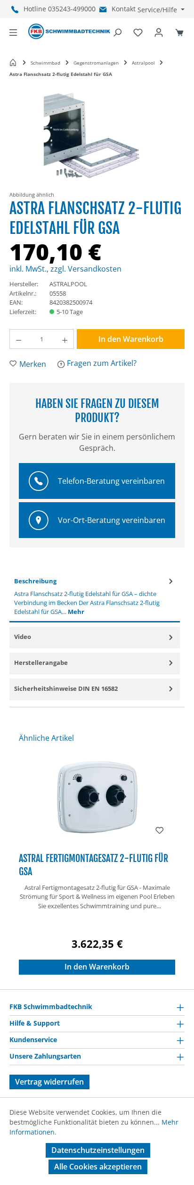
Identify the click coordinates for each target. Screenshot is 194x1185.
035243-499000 (72, 8)
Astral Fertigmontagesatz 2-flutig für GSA (93, 865)
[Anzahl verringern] (18, 339)
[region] (97, 142)
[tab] (94, 597)
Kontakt (124, 8)
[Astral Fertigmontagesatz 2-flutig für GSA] (97, 798)
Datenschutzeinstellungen (98, 1150)
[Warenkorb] (179, 31)
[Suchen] (117, 31)
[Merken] (159, 829)
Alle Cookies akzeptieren (98, 1166)
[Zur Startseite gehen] (69, 32)
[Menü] (13, 31)
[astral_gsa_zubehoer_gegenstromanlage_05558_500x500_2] (97, 138)
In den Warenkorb (130, 339)
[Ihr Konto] (159, 31)
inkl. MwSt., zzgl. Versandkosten (65, 269)
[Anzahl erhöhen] (65, 339)
